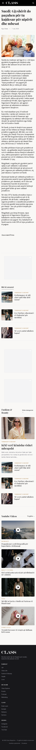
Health (3, 676)
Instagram (4, 724)
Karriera (3, 715)
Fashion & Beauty (6, 673)
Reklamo (4, 712)
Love (3, 679)
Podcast (3, 694)
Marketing (4, 697)
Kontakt (3, 709)
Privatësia (24, 743)
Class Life (4, 670)
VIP (2, 667)
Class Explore (5, 688)
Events (3, 691)
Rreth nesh (4, 706)
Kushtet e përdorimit (14, 743)
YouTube (4, 730)
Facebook (4, 727)
